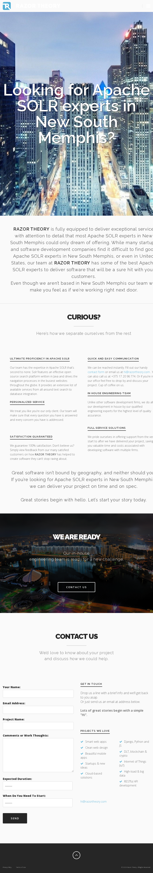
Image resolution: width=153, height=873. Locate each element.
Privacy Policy (7, 867)
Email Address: (14, 703)
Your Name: (11, 687)
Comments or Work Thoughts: (25, 735)
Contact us (76, 587)
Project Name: (13, 719)
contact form (96, 372)
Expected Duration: (17, 779)
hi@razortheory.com (137, 372)
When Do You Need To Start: (24, 796)
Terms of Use (21, 867)
